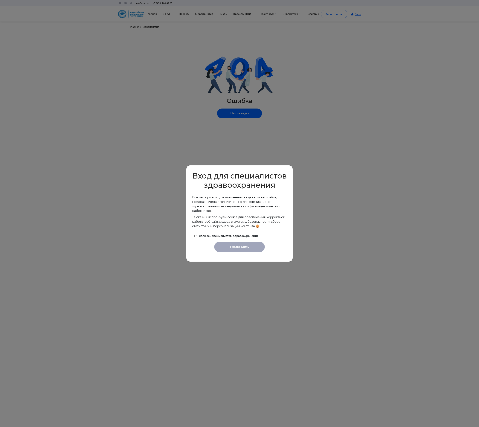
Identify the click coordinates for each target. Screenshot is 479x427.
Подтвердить (239, 246)
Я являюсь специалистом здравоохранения (227, 236)
